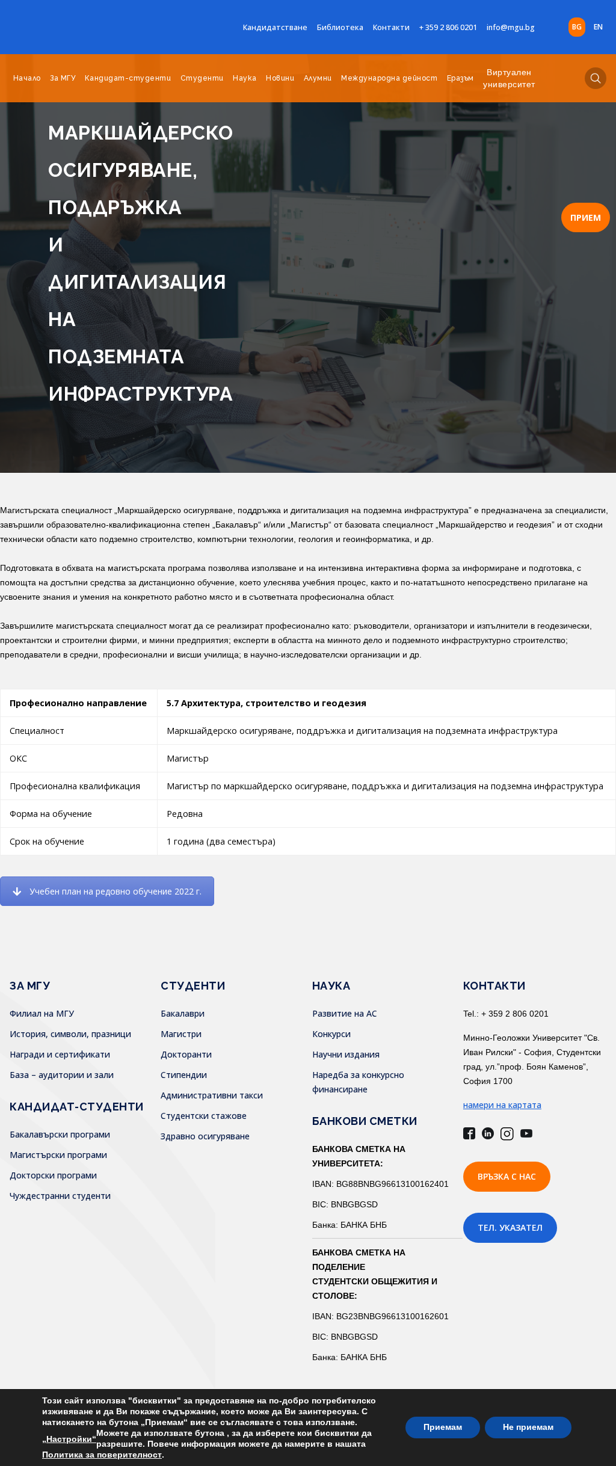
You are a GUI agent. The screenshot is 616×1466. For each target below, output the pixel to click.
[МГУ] (84, 27)
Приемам (443, 1427)
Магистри (181, 1033)
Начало (27, 78)
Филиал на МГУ (42, 1013)
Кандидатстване (275, 27)
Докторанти (186, 1054)
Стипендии (184, 1074)
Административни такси (212, 1095)
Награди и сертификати (60, 1054)
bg (577, 27)
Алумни (318, 78)
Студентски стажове (204, 1115)
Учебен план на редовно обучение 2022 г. (115, 891)
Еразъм (460, 78)
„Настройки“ (69, 1439)
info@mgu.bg (511, 27)
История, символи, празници (70, 1033)
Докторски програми (53, 1175)
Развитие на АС (344, 1013)
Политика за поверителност (102, 1454)
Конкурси (331, 1033)
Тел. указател (510, 1227)
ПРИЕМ (585, 217)
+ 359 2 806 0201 (448, 27)
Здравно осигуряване (205, 1136)
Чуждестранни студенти (60, 1195)
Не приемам (528, 1427)
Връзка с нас (507, 1176)
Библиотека (340, 27)
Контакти (391, 27)
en (598, 27)
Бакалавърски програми (60, 1134)
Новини (280, 78)
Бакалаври (183, 1013)
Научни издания (346, 1054)
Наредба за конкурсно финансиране (358, 1082)
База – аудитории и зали (62, 1074)
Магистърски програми (58, 1154)
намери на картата (502, 1104)
